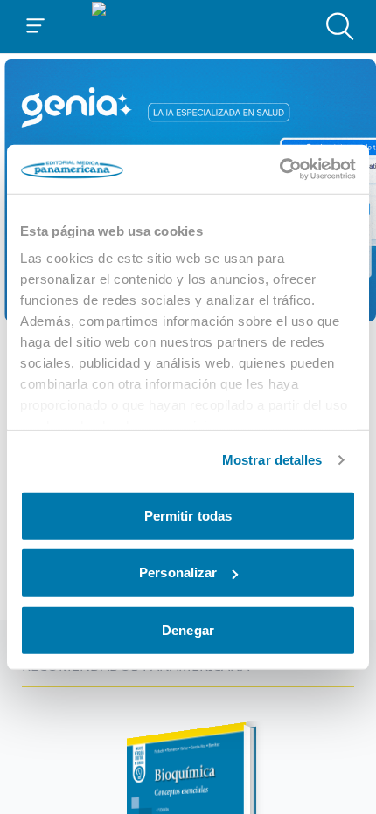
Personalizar (178, 572)
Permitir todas (188, 514)
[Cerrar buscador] (340, 26)
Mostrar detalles (272, 459)
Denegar (188, 629)
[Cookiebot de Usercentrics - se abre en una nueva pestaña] (279, 169)
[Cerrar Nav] (36, 26)
